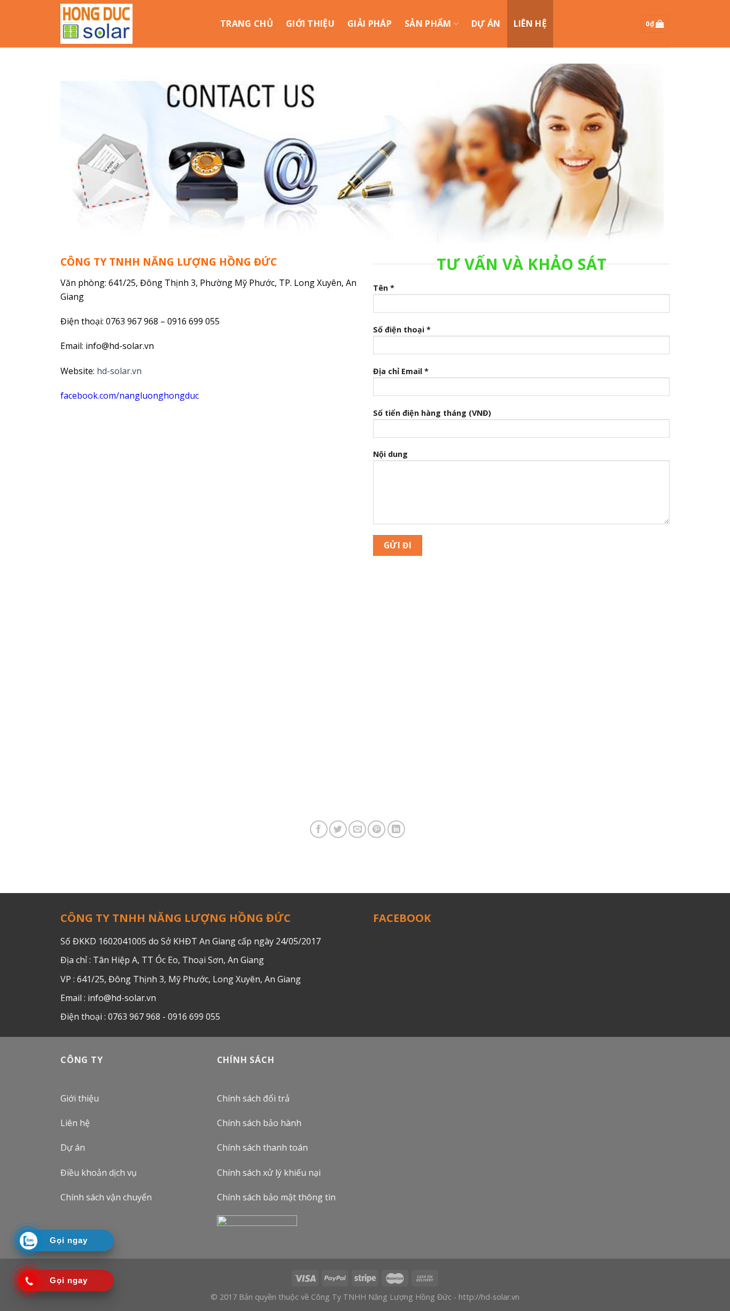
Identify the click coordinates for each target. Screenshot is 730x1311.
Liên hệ (75, 1123)
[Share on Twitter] (338, 829)
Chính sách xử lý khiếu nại (269, 1172)
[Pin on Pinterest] (376, 829)
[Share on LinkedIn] (396, 829)
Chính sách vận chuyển (106, 1197)
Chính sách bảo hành (259, 1123)
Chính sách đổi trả (253, 1098)
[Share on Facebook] (319, 829)
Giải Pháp (369, 23)
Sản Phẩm (428, 23)
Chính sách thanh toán (262, 1147)
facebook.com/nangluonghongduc (129, 395)
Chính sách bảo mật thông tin (276, 1197)
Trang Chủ (246, 23)
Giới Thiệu (310, 23)
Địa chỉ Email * (401, 371)
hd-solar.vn (119, 371)
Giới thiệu (79, 1098)
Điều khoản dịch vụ (98, 1172)
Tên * (383, 288)
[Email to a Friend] (357, 829)
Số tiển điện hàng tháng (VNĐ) (432, 413)
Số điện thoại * (402, 329)
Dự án (486, 23)
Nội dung (390, 454)
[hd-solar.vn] (96, 23)
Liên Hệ (530, 23)
